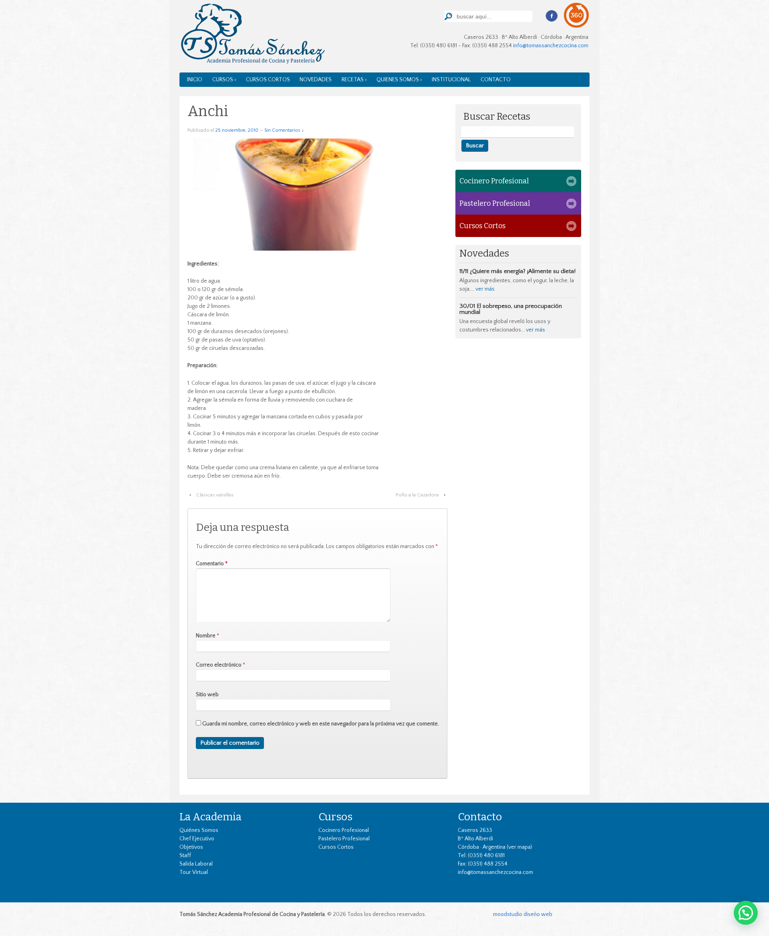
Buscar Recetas (496, 116)
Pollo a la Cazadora (417, 495)
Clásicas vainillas (215, 495)
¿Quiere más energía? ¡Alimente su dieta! (523, 271)
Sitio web (207, 694)
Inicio (194, 79)
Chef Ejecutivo (196, 839)
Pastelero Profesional (494, 203)
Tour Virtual (193, 872)
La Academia (210, 816)
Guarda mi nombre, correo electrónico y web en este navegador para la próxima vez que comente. (320, 724)
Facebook (552, 16)
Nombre (205, 636)
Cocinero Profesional (494, 181)
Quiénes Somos (198, 830)
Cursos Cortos (268, 79)
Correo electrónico (219, 665)
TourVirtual (577, 15)
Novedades (316, 79)
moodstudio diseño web (522, 914)
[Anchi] (307, 194)
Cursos (335, 816)
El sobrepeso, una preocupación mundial (510, 309)
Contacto (496, 79)
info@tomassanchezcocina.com (550, 45)
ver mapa (519, 847)
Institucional (451, 79)
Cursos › (224, 79)
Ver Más (485, 289)
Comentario (211, 563)
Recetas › (354, 79)
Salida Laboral (196, 864)
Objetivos (191, 847)
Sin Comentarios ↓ (284, 130)
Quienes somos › (399, 79)
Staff (185, 855)
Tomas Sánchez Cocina (252, 35)
